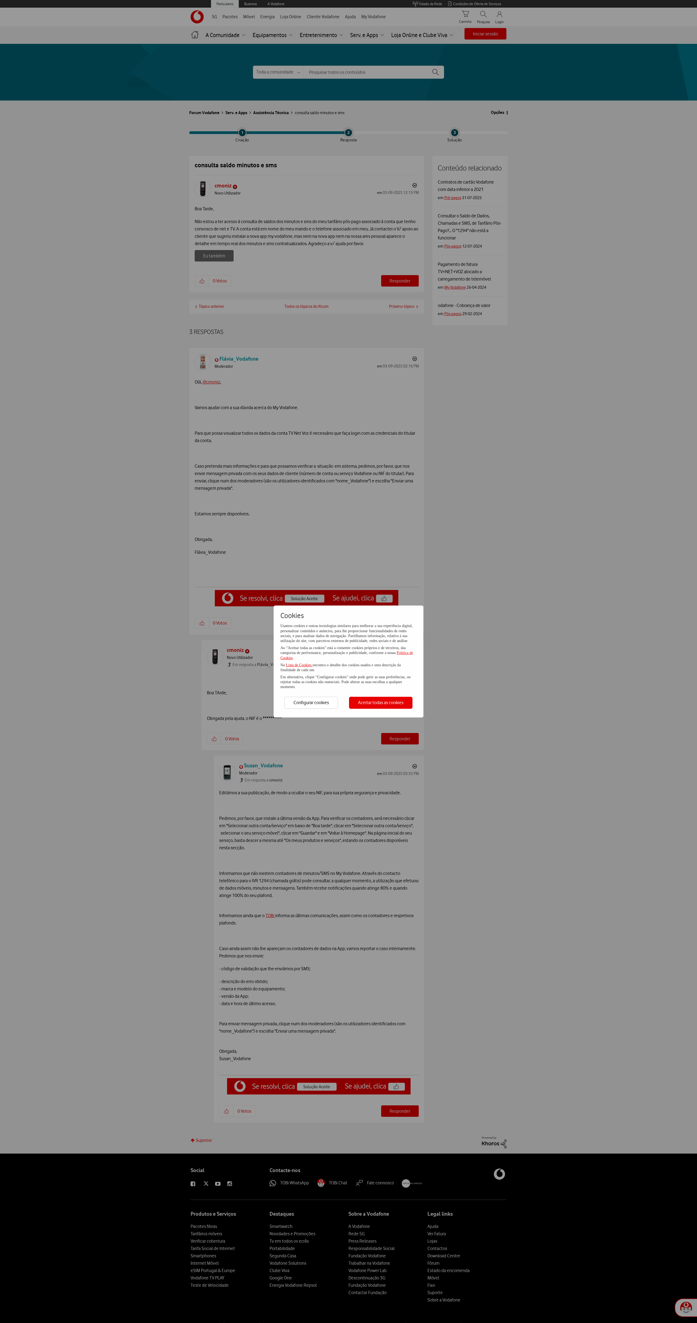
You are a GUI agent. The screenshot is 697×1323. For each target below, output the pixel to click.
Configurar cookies (311, 702)
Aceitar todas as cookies (380, 702)
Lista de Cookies (299, 665)
